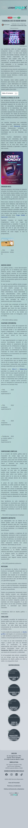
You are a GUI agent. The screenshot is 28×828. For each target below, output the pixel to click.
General (15, 17)
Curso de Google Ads (14, 723)
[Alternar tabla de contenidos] (15, 93)
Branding (10, 17)
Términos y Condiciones (14, 786)
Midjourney (23, 369)
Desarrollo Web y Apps (14, 708)
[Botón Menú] (4, 7)
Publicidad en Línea (13, 678)
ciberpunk (17, 126)
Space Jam (4, 217)
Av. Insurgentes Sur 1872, (14, 756)
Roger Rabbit (20, 215)
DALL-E (14, 369)
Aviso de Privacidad (14, 782)
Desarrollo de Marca (14, 693)
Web (19, 17)
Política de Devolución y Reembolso (14, 789)
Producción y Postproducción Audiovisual (13, 737)
